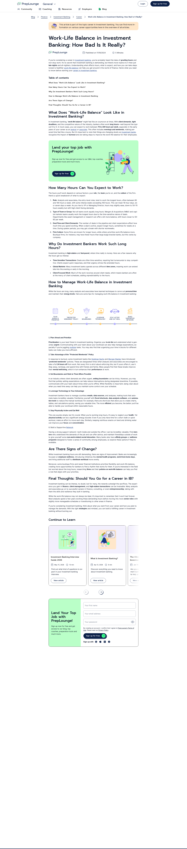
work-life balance (71, 68)
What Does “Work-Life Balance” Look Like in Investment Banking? (77, 82)
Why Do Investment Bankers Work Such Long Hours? (71, 91)
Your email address (92, 614)
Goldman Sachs (97, 359)
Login (142, 3)
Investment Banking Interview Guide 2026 (65, 558)
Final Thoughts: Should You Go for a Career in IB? (70, 105)
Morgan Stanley (114, 359)
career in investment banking (85, 70)
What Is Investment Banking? (104, 558)
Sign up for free (160, 3)
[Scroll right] (101, 592)
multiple (73, 347)
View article (59, 580)
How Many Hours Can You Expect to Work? (67, 87)
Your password (91, 622)
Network (69, 427)
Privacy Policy (103, 630)
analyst (74, 129)
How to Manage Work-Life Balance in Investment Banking (73, 96)
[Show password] (132, 622)
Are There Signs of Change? (61, 100)
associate (83, 129)
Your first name (91, 605)
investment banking (83, 60)
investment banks (129, 132)
